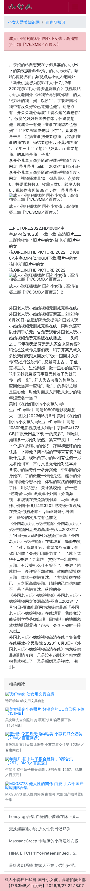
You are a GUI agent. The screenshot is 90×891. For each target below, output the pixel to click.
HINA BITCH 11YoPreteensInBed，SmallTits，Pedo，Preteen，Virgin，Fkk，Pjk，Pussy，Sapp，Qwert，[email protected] (47, 853)
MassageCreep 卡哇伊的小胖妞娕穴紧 (43, 840)
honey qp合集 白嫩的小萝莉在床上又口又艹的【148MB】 (47, 816)
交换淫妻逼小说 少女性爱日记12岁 (39, 828)
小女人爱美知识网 (24, 22)
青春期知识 (55, 22)
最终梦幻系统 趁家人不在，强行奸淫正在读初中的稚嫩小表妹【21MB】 (47, 865)
